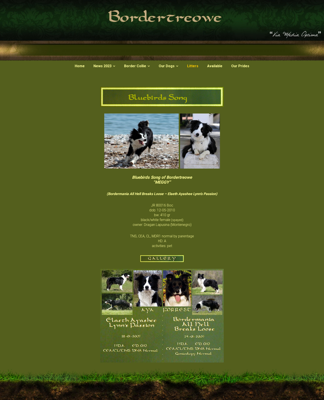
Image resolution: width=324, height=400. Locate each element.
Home (80, 66)
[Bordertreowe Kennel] (162, 60)
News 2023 (102, 66)
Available (214, 66)
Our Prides (240, 66)
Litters (192, 66)
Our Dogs (167, 66)
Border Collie (135, 66)
